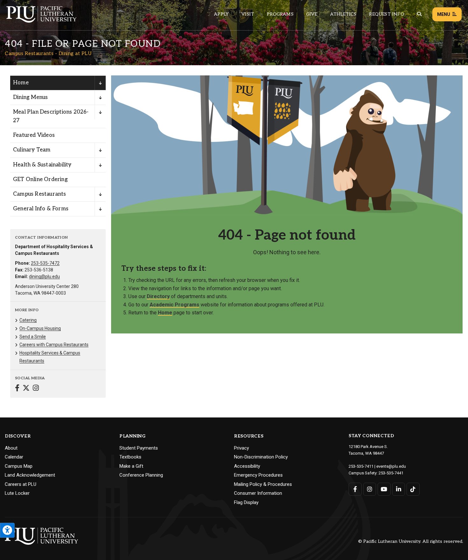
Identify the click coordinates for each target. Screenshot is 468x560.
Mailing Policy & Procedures (263, 484)
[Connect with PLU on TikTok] (413, 489)
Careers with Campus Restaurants (54, 344)
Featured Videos (34, 135)
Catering (28, 320)
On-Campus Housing (40, 328)
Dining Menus (30, 97)
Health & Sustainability (42, 165)
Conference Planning (141, 475)
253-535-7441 (391, 473)
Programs (280, 14)
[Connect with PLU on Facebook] (355, 489)
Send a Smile (32, 336)
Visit (247, 14)
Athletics (343, 14)
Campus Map (18, 466)
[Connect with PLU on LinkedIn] (398, 489)
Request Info (386, 14)
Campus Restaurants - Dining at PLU (48, 53)
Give (311, 14)
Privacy (241, 448)
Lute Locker (17, 493)
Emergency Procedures (258, 475)
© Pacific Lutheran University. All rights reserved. (410, 541)
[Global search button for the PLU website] (419, 14)
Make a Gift (131, 466)
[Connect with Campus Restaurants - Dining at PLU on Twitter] (26, 389)
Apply (221, 14)
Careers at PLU (20, 484)
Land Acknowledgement (30, 475)
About (11, 448)
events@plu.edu (391, 466)
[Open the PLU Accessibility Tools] (7, 530)
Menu (443, 14)
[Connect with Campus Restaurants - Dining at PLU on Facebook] (17, 389)
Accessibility (247, 466)
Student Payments (138, 448)
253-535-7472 (45, 263)
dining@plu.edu (44, 276)
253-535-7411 (361, 466)
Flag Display (246, 502)
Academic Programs (174, 305)
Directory (158, 296)
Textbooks (130, 457)
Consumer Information (258, 493)
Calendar (14, 457)
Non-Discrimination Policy (261, 457)
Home (21, 83)
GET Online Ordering (40, 179)
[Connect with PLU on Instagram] (369, 489)
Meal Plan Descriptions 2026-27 (51, 116)
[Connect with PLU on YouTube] (384, 489)
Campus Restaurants (39, 194)
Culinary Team (32, 150)
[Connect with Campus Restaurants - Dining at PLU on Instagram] (36, 389)
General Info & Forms (40, 209)
